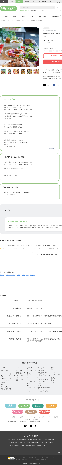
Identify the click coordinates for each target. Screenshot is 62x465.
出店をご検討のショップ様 (17, 445)
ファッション (5, 380)
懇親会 (23, 275)
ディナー (29, 379)
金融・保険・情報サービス (43, 388)
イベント (18, 20)
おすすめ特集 (55, 16)
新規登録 (22, 10)
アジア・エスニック (31, 388)
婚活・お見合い (5, 387)
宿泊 (52, 380)
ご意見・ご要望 (49, 442)
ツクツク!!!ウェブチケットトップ (7, 20)
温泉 (52, 382)
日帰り (53, 378)
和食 (28, 385)
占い (38, 377)
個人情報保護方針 (21, 439)
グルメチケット (31, 370)
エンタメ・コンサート (7, 373)
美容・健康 (19, 370)
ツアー (53, 372)
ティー (29, 377)
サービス (40, 368)
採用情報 (39, 445)
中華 (28, 383)
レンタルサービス (42, 379)
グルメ (29, 368)
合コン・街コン (5, 370)
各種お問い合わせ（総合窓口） (17, 442)
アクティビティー (55, 375)
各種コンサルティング (43, 375)
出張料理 (2, 275)
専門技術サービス (21, 373)
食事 (27, 275)
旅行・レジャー (56, 368)
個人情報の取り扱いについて (35, 439)
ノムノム (49, 445)
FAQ (44, 445)
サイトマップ (11, 439)
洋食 (28, 391)
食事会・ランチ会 (25, 20)
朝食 (28, 373)
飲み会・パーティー (6, 378)
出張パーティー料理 (10, 275)
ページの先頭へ (57, 453)
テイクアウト (31, 381)
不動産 (39, 385)
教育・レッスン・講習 (21, 380)
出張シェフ (32, 275)
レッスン (19, 368)
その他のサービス (42, 391)
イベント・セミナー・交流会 (8, 375)
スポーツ (3, 382)
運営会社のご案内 (30, 445)
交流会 (18, 275)
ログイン (27, 10)
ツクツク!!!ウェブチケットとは (35, 442)
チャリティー (5, 384)
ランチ (29, 375)
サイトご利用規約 (49, 439)
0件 (47, 36)
